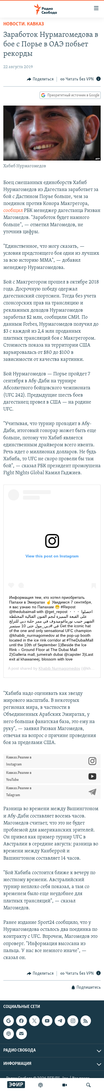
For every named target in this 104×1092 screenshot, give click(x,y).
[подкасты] (40, 1085)
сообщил (13, 210)
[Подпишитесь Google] (8, 1020)
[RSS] (85, 1020)
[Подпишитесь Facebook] (21, 1020)
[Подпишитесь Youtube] (47, 1020)
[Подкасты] (8, 1033)
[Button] (40, 79)
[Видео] (64, 1085)
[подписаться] (21, 1033)
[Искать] (88, 1085)
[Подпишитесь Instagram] (72, 1020)
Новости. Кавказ (23, 24)
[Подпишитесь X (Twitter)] (34, 1020)
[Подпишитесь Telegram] (60, 1020)
